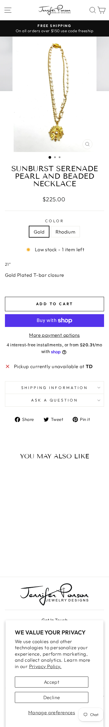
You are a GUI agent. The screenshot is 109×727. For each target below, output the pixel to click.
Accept (51, 682)
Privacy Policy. (45, 666)
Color (54, 220)
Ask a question (54, 400)
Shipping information (54, 387)
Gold (39, 232)
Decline (51, 697)
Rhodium (65, 232)
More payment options (54, 335)
